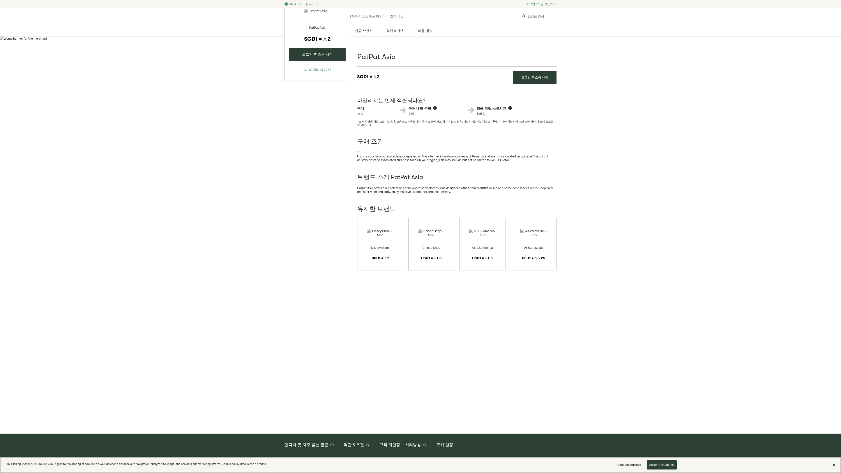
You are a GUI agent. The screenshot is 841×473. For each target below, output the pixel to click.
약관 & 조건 (354, 445)
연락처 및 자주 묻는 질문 (306, 445)
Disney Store (380, 247)
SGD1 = (368, 76)
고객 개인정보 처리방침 (400, 445)
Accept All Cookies (661, 464)
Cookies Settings (629, 464)
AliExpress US (533, 247)
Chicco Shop (431, 247)
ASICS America (482, 247)
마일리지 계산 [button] (319, 69)
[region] (420, 465)
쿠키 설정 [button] (444, 445)
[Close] (834, 465)
